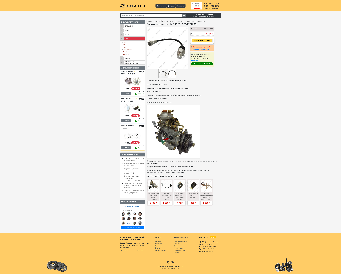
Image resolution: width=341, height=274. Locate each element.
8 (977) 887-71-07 (207, 246)
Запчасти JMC (169, 21)
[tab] (132, 26)
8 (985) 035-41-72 (207, 249)
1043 (124, 45)
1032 (124, 42)
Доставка (171, 6)
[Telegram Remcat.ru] (168, 262)
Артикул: (193, 29)
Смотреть (126, 93)
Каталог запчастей (154, 21)
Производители (179, 250)
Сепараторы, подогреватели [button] (131, 62)
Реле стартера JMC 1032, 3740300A (193, 195)
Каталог (158, 242)
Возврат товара (160, 250)
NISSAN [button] (127, 58)
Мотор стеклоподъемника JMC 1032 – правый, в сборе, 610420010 (206, 198)
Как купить (161, 6)
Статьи (176, 246)
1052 (124, 47)
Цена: (193, 34)
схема (213, 237)
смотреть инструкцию (201, 49)
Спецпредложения (180, 242)
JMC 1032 (181, 21)
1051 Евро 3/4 (127, 49)
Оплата (157, 248)
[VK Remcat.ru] (172, 262)
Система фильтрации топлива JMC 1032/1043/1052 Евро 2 (132, 178)
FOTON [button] (127, 30)
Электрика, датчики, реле (196, 21)
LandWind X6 (127, 54)
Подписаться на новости (133, 227)
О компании (125, 251)
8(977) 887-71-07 (211, 3)
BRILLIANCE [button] (129, 26)
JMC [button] (126, 38)
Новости (177, 244)
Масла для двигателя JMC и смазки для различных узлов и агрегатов (134, 193)
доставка (194, 60)
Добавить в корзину (202, 40)
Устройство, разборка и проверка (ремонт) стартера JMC (132, 171)
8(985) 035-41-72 (211, 6)
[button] (186, 47)
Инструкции (178, 248)
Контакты (180, 6)
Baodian (125, 52)
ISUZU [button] (127, 34)
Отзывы (176, 252)
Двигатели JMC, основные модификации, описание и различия (133, 185)
